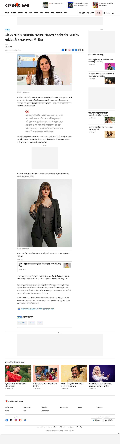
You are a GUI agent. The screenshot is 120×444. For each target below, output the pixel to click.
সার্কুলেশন (55, 427)
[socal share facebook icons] (63, 51)
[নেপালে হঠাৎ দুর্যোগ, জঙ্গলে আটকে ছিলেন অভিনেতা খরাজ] (74, 373)
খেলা (41, 13)
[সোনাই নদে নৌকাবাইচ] (45, 5)
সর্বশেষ (7, 13)
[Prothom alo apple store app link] (109, 420)
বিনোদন (47, 13)
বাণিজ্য (30, 13)
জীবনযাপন (59, 13)
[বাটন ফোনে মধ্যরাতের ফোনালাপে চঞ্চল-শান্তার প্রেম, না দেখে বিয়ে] (110, 80)
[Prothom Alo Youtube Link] (21, 420)
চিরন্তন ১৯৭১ (100, 408)
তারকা (39, 323)
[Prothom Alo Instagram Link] (16, 420)
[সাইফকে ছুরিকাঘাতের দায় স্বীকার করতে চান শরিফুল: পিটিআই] (110, 66)
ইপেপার (7, 411)
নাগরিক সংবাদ (9, 408)
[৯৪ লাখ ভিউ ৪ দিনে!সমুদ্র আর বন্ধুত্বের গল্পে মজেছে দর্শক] (110, 134)
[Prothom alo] (17, 5)
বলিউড (7, 30)
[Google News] (25, 420)
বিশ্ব (26, 13)
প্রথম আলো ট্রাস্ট (64, 408)
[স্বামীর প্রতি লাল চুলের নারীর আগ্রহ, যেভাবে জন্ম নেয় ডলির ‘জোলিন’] (102, 373)
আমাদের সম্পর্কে (39, 427)
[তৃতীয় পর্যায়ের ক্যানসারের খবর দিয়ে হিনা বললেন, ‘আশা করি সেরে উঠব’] (67, 265)
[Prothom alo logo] (14, 402)
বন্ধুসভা (80, 408)
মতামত (36, 13)
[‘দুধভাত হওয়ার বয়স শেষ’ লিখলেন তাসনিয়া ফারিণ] (18, 373)
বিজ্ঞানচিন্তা (44, 408)
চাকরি (52, 13)
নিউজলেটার (79, 427)
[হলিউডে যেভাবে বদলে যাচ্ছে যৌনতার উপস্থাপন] (46, 373)
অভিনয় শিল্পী (22, 323)
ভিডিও (65, 13)
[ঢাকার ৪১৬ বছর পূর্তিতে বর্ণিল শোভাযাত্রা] (95, 5)
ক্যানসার (32, 323)
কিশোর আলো (26, 408)
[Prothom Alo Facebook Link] (7, 420)
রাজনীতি (20, 13)
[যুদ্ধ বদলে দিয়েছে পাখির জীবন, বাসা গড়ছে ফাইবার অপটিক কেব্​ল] (70, 5)
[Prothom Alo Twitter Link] (12, 420)
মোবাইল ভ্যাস (45, 411)
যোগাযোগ (70, 427)
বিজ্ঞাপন (48, 427)
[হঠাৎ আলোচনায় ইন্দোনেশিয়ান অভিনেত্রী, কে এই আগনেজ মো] (110, 120)
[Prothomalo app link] (96, 420)
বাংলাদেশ (13, 13)
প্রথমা (24, 411)
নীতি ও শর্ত (63, 427)
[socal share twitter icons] (66, 51)
